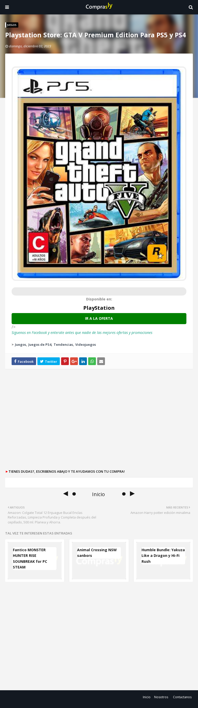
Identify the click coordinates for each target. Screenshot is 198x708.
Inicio (147, 697)
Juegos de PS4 (39, 344)
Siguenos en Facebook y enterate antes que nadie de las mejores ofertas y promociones (82, 332)
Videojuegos (85, 344)
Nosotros (161, 697)
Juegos (20, 344)
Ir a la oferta (99, 318)
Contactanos (182, 697)
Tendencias (63, 344)
